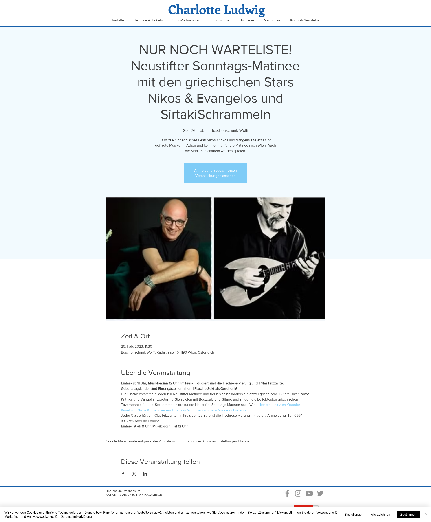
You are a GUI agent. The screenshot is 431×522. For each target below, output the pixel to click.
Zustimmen (408, 514)
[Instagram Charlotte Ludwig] (298, 493)
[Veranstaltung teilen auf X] (134, 474)
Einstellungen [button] (353, 514)
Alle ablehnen (380, 514)
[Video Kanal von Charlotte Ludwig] (309, 493)
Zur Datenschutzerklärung (73, 516)
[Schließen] (425, 514)
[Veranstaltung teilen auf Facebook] (123, 474)
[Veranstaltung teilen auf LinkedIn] (145, 474)
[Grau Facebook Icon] (287, 493)
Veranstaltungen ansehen (215, 176)
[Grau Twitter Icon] (320, 493)
